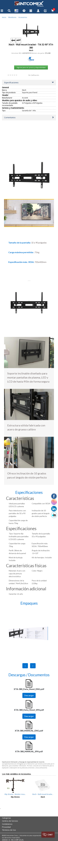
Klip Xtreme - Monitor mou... (15, 794)
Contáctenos (7, 824)
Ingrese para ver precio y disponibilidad (31, 67)
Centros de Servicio (10, 821)
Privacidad (6, 827)
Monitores (12, 17)
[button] (29, 82)
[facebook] (54, 496)
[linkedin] (54, 508)
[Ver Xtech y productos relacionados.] (31, 58)
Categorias (6, 818)
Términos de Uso (9, 830)
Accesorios (22, 17)
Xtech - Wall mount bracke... (42, 794)
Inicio (4, 17)
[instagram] (54, 502)
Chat (50, 834)
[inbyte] (54, 515)
